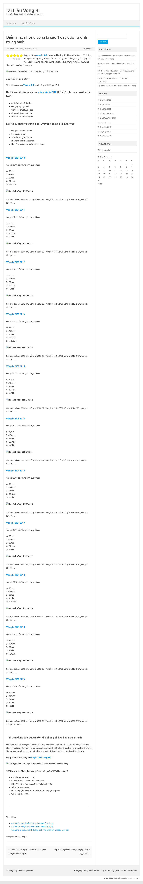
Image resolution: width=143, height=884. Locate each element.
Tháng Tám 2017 (104, 136)
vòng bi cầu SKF (47, 92)
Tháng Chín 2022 (104, 100)
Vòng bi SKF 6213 (15, 314)
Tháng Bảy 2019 (104, 132)
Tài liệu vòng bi (28, 23)
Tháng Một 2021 (104, 109)
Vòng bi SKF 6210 (15, 158)
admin (11, 48)
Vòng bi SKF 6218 (15, 575)
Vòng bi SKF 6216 (15, 470)
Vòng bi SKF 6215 (15, 418)
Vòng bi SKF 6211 (15, 210)
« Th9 (100, 184)
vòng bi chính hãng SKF (41, 757)
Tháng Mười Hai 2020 (106, 113)
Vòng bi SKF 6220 (15, 679)
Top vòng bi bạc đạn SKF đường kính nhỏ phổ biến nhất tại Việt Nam (40, 830)
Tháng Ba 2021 (104, 104)
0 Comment (88, 48)
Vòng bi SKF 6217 (15, 523)
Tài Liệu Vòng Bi (23, 10)
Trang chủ (11, 23)
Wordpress (134, 878)
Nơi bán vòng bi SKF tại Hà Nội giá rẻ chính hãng (117, 86)
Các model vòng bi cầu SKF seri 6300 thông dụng (32, 826)
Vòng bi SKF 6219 (15, 627)
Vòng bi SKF (28, 85)
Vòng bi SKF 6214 (15, 366)
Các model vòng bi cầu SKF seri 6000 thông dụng (32, 823)
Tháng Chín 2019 (104, 127)
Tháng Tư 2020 (104, 122)
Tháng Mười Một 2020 (107, 118)
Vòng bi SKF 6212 (15, 262)
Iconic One (108, 878)
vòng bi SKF (41, 55)
